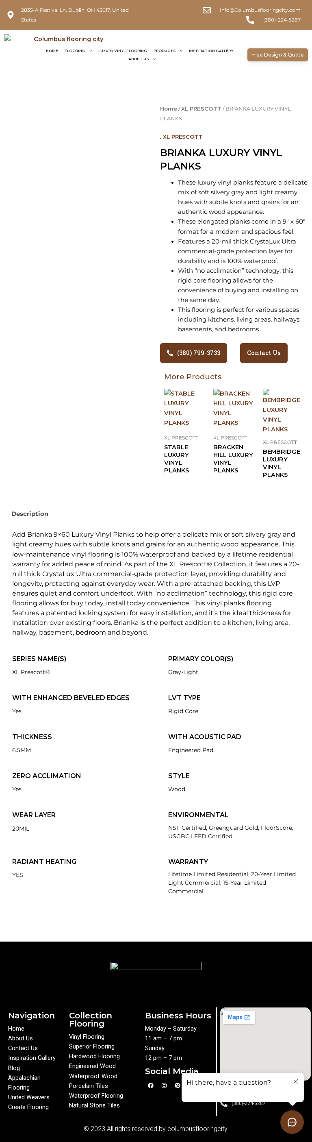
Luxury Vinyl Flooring (122, 50)
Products (165, 50)
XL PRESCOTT (201, 108)
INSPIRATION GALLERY (211, 50)
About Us (138, 59)
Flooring (75, 50)
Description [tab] (29, 514)
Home (52, 50)
